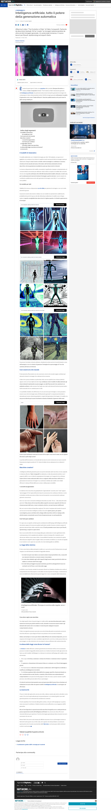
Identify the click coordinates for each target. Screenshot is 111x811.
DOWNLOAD (91, 164)
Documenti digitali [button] (90, 5)
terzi (43, 195)
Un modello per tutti (27, 133)
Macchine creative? (25, 137)
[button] (4, 5)
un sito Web (41, 224)
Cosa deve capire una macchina (30, 144)
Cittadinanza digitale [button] (47, 5)
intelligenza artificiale (27, 92)
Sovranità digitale (38, 5)
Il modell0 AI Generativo (26, 131)
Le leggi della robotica (26, 142)
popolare (42, 87)
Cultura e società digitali (26, 20)
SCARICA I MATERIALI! (58, 784)
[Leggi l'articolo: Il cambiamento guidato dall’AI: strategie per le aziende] (83, 120)
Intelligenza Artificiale (60, 5)
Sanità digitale (81, 5)
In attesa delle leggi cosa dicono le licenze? (31, 146)
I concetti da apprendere (28, 138)
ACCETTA (82, 804)
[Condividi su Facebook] (16, 24)
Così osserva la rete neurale (27, 135)
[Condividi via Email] (23, 24)
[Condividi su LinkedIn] (18, 24)
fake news (46, 760)
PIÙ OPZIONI (83, 808)
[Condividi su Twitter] (21, 24)
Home (16, 20)
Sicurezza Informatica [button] (70, 5)
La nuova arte (23, 148)
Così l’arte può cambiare (28, 140)
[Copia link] (25, 24)
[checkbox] (21, 196)
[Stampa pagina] (28, 24)
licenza (23, 685)
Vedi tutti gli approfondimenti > (89, 99)
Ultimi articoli (30, 5)
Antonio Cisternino (19, 39)
